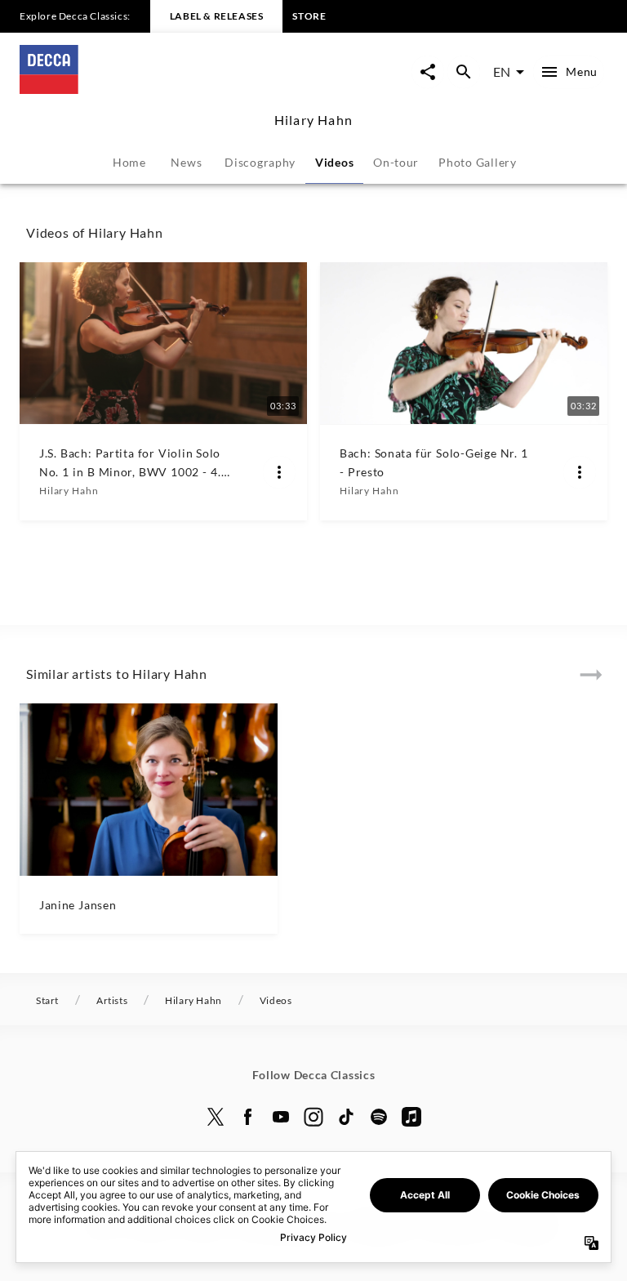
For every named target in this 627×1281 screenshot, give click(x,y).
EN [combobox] (501, 71)
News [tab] (186, 162)
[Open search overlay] (463, 72)
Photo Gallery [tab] (477, 162)
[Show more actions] (279, 472)
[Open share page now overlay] (427, 72)
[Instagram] (313, 1116)
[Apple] (411, 1116)
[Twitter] (215, 1116)
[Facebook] (248, 1116)
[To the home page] (167, 88)
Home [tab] (129, 162)
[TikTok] (346, 1116)
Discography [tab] (260, 162)
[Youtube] (281, 1116)
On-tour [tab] (396, 162)
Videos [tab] (334, 162)
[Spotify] (378, 1116)
